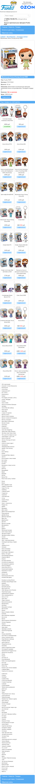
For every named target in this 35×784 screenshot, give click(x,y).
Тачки (3, 692)
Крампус (4, 583)
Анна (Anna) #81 (21, 144)
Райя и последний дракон (8, 661)
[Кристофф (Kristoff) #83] (7, 193)
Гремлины (4, 501)
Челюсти (4, 737)
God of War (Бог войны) (8, 408)
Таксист (4, 690)
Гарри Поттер (5, 488)
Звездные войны (6, 533)
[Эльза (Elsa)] (21, 319)
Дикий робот (5, 520)
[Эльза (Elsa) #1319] (7, 344)
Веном (3, 475)
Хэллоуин (4, 731)
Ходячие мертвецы (7, 726)
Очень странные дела (7, 637)
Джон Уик (4, 518)
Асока (3, 450)
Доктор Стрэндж (6, 523)
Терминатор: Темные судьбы (9, 699)
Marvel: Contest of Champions (9, 418)
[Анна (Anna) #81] (21, 143)
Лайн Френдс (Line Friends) (9, 590)
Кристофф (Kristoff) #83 (7, 194)
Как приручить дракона (8, 564)
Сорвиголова (5, 678)
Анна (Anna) (21, 119)
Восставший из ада (7, 484)
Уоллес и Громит (6, 704)
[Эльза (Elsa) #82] (7, 370)
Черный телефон (6, 746)
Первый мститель (6, 644)
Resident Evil (5, 428)
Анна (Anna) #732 (7, 144)
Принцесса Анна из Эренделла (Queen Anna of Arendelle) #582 (21, 272)
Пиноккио (4, 645)
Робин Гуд (4, 666)
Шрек (3, 756)
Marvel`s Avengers (6, 419)
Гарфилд (4, 489)
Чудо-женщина (6, 751)
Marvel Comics (5, 414)
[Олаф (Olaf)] (21, 218)
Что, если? (4, 747)
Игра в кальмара (6, 548)
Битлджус (4, 462)
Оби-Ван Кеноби (6, 625)
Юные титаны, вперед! (8, 766)
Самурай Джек (5, 669)
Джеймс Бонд (5, 515)
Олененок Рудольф (7, 630)
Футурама (4, 712)
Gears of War (5, 402)
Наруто (4, 623)
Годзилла (4, 494)
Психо (3, 654)
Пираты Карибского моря (8, 647)
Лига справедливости (7, 595)
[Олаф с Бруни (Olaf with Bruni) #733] (21, 243)
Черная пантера (6, 742)
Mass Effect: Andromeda (8, 421)
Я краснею (4, 769)
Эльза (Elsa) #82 (7, 371)
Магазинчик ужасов (7, 602)
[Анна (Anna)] (21, 117)
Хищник (4, 719)
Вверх (3, 472)
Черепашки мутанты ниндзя (9, 739)
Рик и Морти (5, 664)
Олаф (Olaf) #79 (7, 245)
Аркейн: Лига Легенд (7, 448)
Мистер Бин (5, 608)
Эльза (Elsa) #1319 (7, 345)
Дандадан (4, 508)
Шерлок (4, 754)
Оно (3, 632)
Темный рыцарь (6, 697)
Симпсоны (4, 673)
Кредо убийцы (5, 585)
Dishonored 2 (5, 394)
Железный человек (7, 530)
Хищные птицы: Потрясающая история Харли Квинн (8, 722)
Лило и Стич (5, 597)
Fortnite (4, 401)
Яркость (4, 771)
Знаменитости (5, 545)
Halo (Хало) (5, 409)
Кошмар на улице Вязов (8, 580)
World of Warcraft (6, 438)
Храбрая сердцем (6, 729)
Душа (3, 526)
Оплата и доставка (8, 30)
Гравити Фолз (5, 499)
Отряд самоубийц (6, 634)
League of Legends (7, 413)
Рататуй (4, 662)
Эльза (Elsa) (21, 320)
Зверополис (5, 538)
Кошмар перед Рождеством (9, 581)
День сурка (4, 510)
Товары (18, 27)
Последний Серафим (7, 649)
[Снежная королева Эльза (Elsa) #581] (7, 319)
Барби (3, 453)
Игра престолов (6, 550)
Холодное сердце (6, 727)
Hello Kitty (4, 411)
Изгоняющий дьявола (7, 555)
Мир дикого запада (7, 607)
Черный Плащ (5, 744)
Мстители (4, 617)
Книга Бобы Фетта (6, 567)
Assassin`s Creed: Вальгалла (9, 386)
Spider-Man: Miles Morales (8, 431)
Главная (4, 27)
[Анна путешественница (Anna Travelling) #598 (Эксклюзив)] (21, 168)
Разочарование (6, 659)
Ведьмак (4, 473)
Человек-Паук (5, 736)
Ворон (3, 483)
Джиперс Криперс (6, 516)
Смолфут (4, 677)
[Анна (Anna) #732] (7, 143)
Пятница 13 (5, 657)
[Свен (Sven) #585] (21, 294)
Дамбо (3, 506)
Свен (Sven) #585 (21, 295)
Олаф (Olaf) (21, 219)
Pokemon (4, 426)
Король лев (5, 574)
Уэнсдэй (4, 705)
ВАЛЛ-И (4, 468)
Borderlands (5, 387)
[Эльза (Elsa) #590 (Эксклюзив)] (21, 344)
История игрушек (6, 560)
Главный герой (6, 491)
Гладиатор (4, 493)
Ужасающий (5, 702)
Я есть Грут (5, 768)
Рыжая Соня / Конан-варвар (9, 667)
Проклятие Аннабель (7, 652)
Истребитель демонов (8, 562)
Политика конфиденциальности (8, 11)
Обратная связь (7, 33)
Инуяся (4, 559)
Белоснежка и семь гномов (9, 458)
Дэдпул (4, 528)
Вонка (3, 481)
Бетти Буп (4, 460)
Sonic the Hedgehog (7, 429)
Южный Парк (5, 764)
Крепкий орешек (6, 586)
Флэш (3, 710)
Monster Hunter (6, 423)
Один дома (4, 627)
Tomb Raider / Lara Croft (8, 436)
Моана (3, 610)
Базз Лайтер (5, 451)
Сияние (4, 675)
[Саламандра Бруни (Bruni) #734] (7, 294)
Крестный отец (6, 588)
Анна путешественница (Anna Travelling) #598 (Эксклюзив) (21, 171)
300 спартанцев (6, 384)
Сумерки (4, 683)
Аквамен (4, 441)
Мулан (3, 618)
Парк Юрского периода (8, 639)
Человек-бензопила (7, 734)
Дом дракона (5, 525)
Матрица (4, 605)
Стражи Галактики (6, 682)
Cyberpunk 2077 (6, 391)
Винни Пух (4, 477)
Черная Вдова (5, 741)
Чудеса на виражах (7, 749)
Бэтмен (4, 463)
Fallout (3, 396)
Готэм (3, 498)
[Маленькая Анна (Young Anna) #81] (21, 193)
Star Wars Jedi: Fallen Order (9, 433)
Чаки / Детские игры (7, 732)
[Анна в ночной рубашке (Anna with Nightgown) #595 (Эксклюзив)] (7, 168)
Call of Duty (5, 389)
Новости (11, 27)
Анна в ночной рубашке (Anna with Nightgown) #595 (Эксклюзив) (7, 171)
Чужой (3, 753)
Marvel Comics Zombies (8, 416)
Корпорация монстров (8, 575)
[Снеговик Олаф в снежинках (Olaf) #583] (7, 117)
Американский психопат (8, 446)
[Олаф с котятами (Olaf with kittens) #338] (7, 269)
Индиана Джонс (6, 557)
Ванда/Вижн (5, 470)
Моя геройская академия (8, 615)
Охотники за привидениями (9, 635)
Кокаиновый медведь (7, 569)
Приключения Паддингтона (9, 650)
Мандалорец (5, 603)
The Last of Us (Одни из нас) (9, 435)
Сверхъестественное (7, 671)
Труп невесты (5, 700)
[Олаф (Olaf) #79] (7, 243)
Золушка (4, 547)
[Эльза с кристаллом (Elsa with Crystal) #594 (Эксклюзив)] (21, 370)
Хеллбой (4, 717)
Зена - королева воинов (8, 540)
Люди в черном (6, 600)
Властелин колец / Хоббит (9, 478)
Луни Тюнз (4, 598)
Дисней (4, 521)
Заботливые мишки (7, 532)
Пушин (3, 656)
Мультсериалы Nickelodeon (9, 620)
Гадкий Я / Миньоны (7, 486)
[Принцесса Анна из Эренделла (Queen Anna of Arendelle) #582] (21, 269)
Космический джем (7, 577)
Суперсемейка (5, 685)
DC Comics (4, 392)
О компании (20, 30)
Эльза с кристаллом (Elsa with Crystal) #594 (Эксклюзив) (21, 372)
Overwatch (4, 424)
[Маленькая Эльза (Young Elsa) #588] (7, 218)
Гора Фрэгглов (5, 496)
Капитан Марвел (6, 565)
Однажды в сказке (6, 629)
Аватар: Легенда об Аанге (8, 440)
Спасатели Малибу (7, 680)
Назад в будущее (6, 622)
